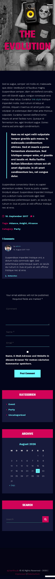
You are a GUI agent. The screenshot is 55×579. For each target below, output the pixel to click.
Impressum (20, 574)
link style (36, 99)
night (24, 223)
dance (14, 223)
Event (11, 404)
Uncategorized (17, 415)
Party (17, 229)
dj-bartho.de (13, 570)
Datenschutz (34, 574)
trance (34, 223)
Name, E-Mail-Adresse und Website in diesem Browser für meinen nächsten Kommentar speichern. (27, 360)
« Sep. (12, 485)
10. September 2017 (16, 216)
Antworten (12, 276)
